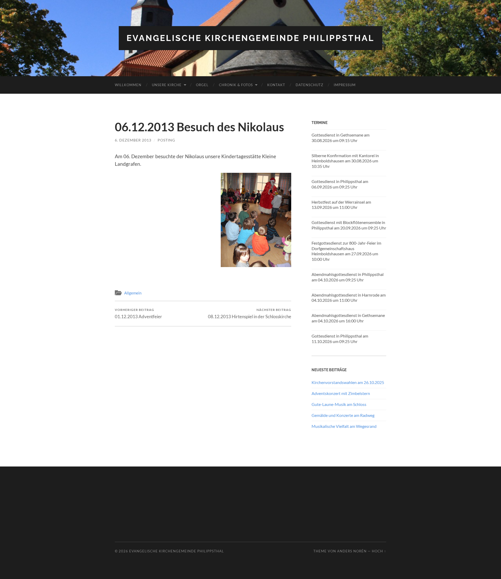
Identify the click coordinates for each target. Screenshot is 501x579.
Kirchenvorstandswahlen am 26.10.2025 (348, 382)
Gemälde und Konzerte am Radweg (343, 415)
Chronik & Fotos (236, 85)
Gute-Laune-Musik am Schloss (339, 404)
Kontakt (276, 85)
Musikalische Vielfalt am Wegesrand (344, 426)
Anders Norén (352, 551)
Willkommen (128, 85)
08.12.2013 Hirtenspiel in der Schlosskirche (249, 313)
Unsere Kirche (167, 85)
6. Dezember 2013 (133, 140)
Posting (166, 140)
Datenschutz (309, 85)
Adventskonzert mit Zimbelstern (341, 393)
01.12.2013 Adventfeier (138, 313)
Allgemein (132, 293)
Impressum (345, 85)
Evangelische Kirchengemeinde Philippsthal (250, 38)
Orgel (202, 85)
